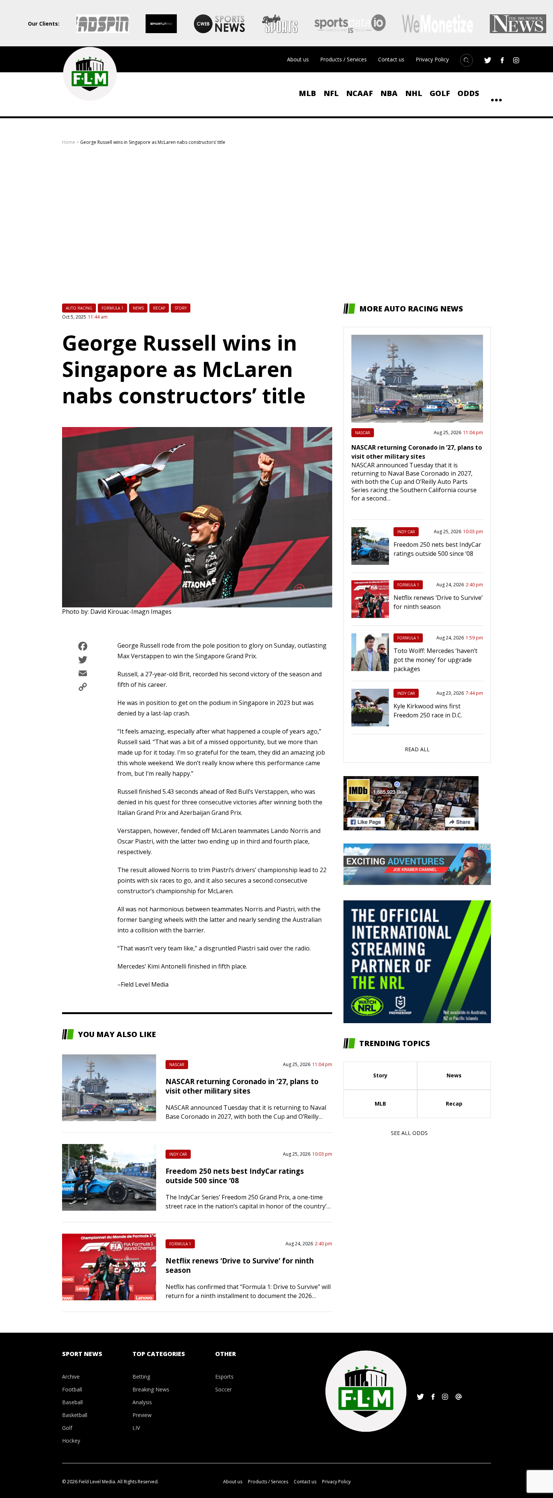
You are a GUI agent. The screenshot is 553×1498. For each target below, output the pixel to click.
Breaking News (150, 1389)
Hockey (71, 1440)
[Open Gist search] (466, 60)
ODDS (468, 93)
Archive (71, 1376)
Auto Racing (79, 308)
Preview (142, 1415)
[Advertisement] (276, 224)
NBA (389, 93)
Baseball (72, 1402)
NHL (413, 93)
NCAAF (359, 93)
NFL (331, 93)
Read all (417, 749)
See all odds (409, 1132)
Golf (440, 93)
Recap (159, 308)
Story (181, 308)
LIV (136, 1427)
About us (298, 59)
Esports (224, 1376)
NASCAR (176, 1064)
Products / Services (343, 59)
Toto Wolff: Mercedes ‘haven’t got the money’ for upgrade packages (435, 660)
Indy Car (178, 1154)
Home (68, 142)
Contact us (391, 59)
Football (72, 1389)
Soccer (223, 1389)
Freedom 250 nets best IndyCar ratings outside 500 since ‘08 (235, 1175)
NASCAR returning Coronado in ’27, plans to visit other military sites (242, 1086)
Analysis (142, 1402)
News (138, 308)
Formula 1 (112, 308)
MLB (307, 93)
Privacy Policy (432, 59)
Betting (141, 1376)
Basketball (74, 1415)
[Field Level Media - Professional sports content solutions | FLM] (89, 73)
